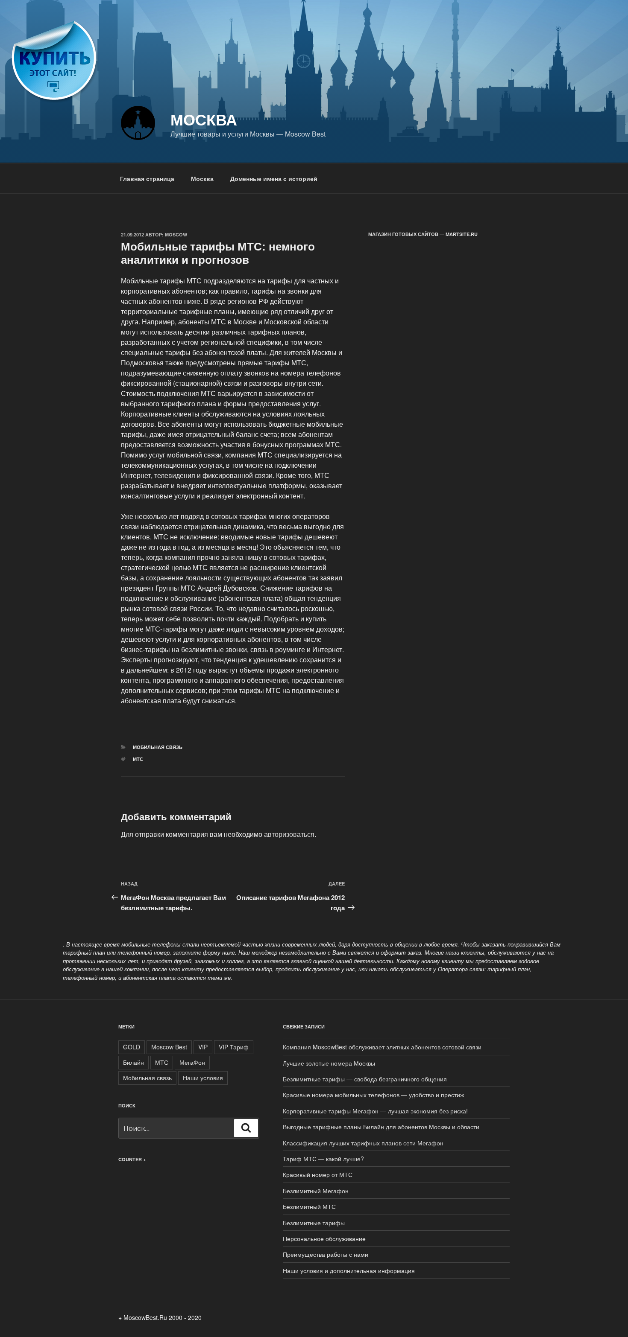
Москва (203, 119)
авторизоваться (289, 834)
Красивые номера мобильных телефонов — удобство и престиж (373, 1094)
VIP (203, 1047)
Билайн (133, 1062)
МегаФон (192, 1062)
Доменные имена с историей (273, 178)
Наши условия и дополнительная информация (349, 1270)
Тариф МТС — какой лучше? (323, 1158)
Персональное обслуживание (324, 1238)
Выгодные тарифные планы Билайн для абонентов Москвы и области (381, 1126)
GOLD (131, 1047)
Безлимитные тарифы (314, 1222)
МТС (138, 759)
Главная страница (147, 178)
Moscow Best (169, 1047)
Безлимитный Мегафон (316, 1190)
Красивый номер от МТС (317, 1174)
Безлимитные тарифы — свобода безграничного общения (365, 1079)
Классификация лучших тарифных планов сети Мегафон (363, 1143)
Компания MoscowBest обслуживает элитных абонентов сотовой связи (382, 1047)
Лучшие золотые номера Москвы (329, 1063)
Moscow (176, 234)
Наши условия (203, 1077)
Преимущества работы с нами (325, 1254)
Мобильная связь (157, 747)
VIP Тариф (234, 1047)
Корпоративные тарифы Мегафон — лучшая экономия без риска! (375, 1111)
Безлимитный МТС (309, 1206)
